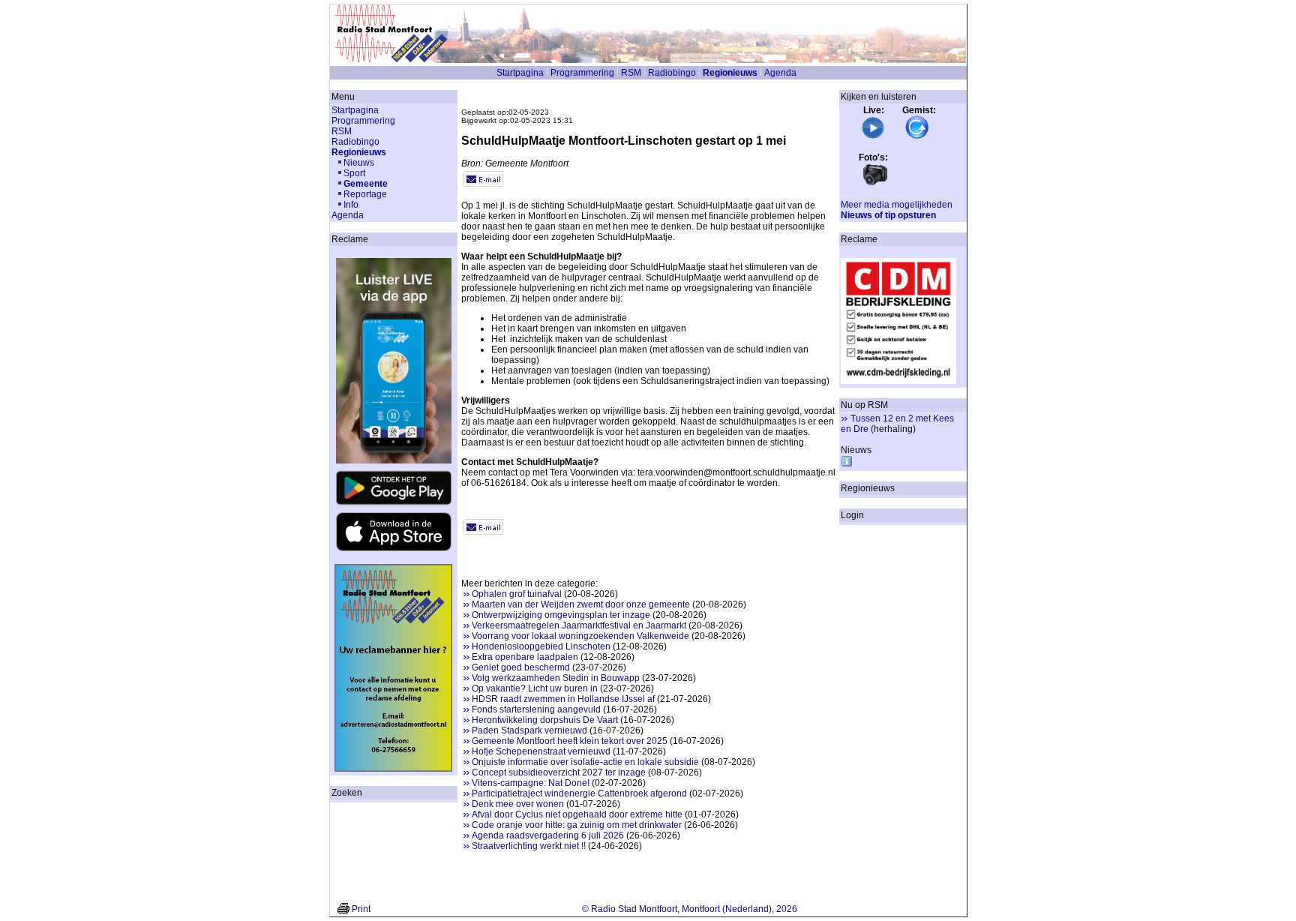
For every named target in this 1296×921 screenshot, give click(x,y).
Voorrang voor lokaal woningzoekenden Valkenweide (580, 636)
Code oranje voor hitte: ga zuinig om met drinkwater (577, 825)
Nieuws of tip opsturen (888, 215)
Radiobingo (672, 73)
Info (351, 205)
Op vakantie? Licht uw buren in (535, 688)
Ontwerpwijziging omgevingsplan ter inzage (561, 615)
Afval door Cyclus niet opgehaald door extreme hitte (577, 814)
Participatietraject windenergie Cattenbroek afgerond (579, 793)
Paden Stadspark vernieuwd (529, 730)
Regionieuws (730, 73)
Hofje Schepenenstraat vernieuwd (541, 751)
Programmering (582, 73)
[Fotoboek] (875, 183)
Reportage (365, 194)
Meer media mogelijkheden (896, 205)
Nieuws (359, 163)
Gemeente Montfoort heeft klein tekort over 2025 (570, 741)
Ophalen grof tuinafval (517, 594)
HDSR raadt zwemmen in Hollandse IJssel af (563, 699)
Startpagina (520, 73)
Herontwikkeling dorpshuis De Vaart (545, 720)
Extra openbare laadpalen (525, 657)
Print (361, 909)
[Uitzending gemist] (917, 136)
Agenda (780, 73)
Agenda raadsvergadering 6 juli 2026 (548, 835)
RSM (631, 73)
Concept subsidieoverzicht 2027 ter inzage (559, 772)
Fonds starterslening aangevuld (536, 709)
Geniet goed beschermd (521, 667)
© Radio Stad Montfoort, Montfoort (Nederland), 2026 (689, 909)
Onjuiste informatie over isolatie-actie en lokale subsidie (585, 762)
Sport (354, 173)
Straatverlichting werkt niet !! (529, 846)
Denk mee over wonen (518, 804)
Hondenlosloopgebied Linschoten (541, 646)
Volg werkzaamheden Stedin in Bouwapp (556, 678)
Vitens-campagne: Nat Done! (531, 783)
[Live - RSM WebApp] (873, 136)
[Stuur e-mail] (483, 183)
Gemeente (366, 183)
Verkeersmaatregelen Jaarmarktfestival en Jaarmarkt (579, 625)
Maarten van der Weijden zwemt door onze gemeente (581, 604)
